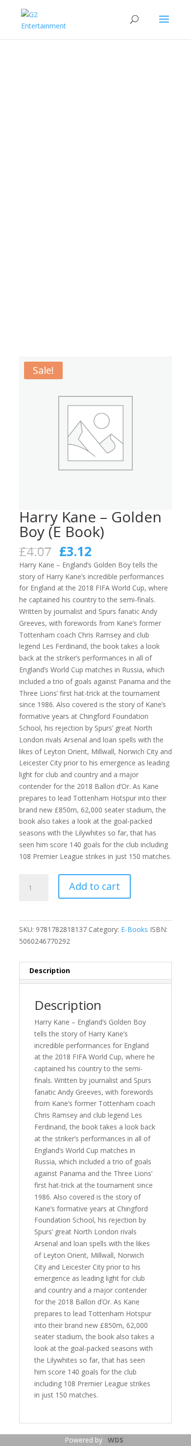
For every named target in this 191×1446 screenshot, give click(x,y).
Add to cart (94, 886)
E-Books (134, 929)
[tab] (95, 981)
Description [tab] (49, 970)
